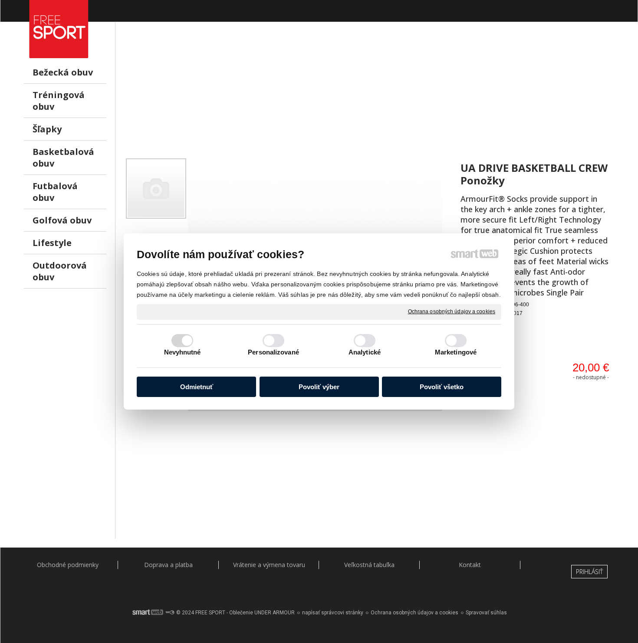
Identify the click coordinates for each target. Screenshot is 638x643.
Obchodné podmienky (68, 565)
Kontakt (470, 565)
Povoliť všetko (442, 386)
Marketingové (456, 352)
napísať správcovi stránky (332, 613)
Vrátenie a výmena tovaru (269, 565)
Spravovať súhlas (486, 613)
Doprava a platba (168, 565)
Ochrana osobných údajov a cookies (451, 311)
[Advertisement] (369, 96)
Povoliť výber (319, 386)
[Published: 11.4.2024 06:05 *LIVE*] (169, 613)
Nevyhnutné (182, 352)
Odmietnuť (196, 386)
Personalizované (273, 352)
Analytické (365, 352)
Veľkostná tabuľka (369, 565)
